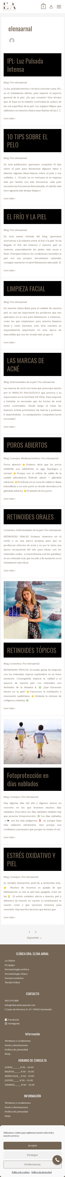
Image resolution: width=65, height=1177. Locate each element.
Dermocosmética (14, 978)
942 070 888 (12, 1000)
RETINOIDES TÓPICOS (31, 650)
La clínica (10, 960)
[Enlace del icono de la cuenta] (51, 7)
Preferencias (32, 1164)
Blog (6, 82)
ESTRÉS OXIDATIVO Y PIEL (31, 859)
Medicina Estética (30, 458)
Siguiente (34, 937)
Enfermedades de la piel (23, 382)
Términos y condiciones (18, 1040)
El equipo (10, 965)
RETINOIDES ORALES (30, 516)
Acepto (32, 1145)
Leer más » (9, 119)
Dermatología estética (17, 969)
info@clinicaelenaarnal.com (20, 1005)
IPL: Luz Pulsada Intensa (25, 65)
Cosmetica (9, 530)
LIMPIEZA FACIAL (26, 288)
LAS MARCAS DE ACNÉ (25, 364)
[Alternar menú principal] (59, 6)
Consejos (15, 458)
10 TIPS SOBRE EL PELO (27, 140)
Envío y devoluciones (16, 1045)
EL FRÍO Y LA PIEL (27, 216)
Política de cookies (21, 1172)
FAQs (8, 1053)
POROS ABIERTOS (27, 445)
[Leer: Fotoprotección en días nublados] (32, 741)
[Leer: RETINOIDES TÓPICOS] (32, 609)
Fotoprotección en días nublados (28, 779)
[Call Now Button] (57, 1160)
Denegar (32, 1155)
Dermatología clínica (16, 973)
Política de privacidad (41, 1172)
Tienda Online (12, 982)
